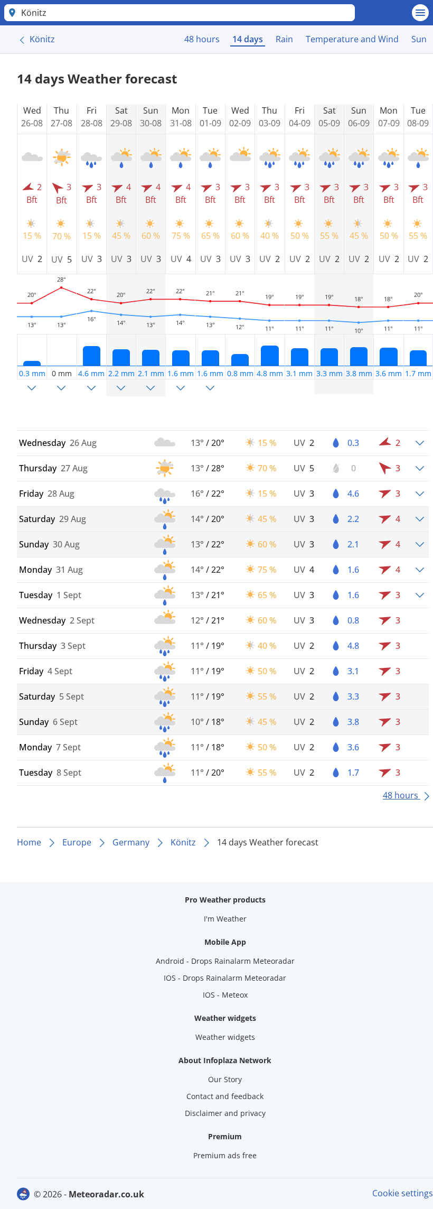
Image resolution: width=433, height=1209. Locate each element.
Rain (284, 39)
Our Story (225, 1079)
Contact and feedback (224, 1096)
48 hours (202, 39)
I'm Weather (225, 919)
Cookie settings (402, 1193)
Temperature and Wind (352, 39)
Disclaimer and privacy (225, 1113)
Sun (419, 39)
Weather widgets (225, 1037)
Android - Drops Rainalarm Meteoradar (225, 961)
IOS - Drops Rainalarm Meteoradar (225, 978)
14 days (247, 39)
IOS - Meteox (225, 995)
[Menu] (420, 12)
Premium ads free (225, 1155)
